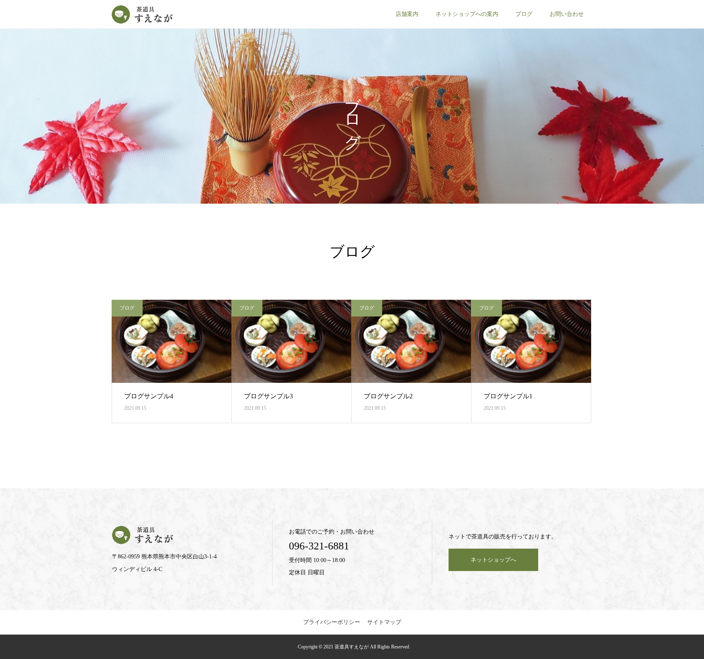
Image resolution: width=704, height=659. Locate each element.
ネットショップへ (493, 560)
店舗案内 (407, 14)
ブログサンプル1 (508, 396)
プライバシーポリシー (331, 622)
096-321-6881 (319, 546)
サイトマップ (384, 622)
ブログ (523, 14)
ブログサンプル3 (268, 396)
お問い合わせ (567, 14)
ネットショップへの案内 (467, 14)
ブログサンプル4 (148, 396)
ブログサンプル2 (388, 396)
